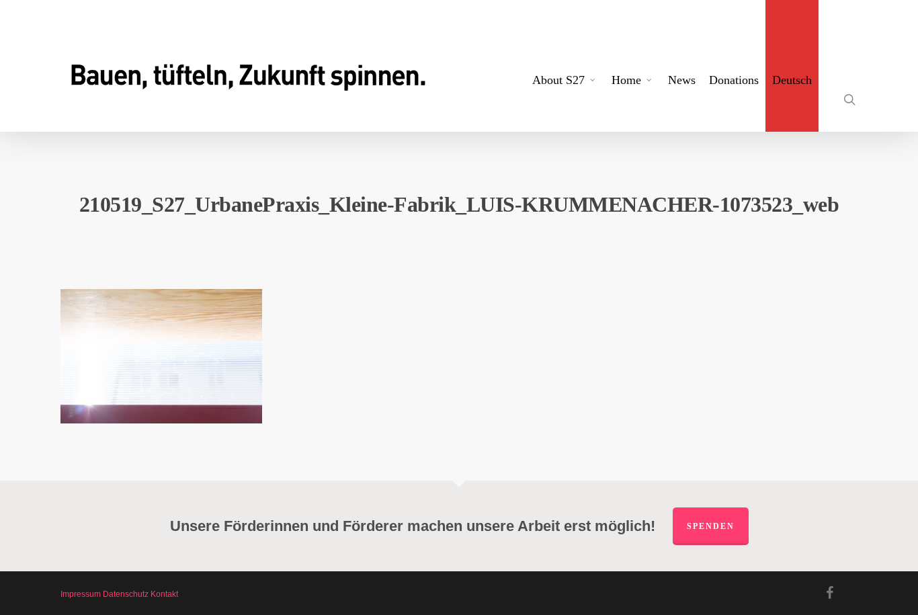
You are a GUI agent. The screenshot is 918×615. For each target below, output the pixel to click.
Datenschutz (126, 594)
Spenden (711, 526)
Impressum (80, 594)
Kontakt (164, 594)
